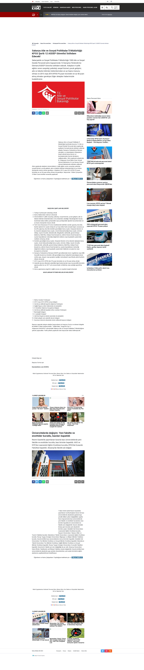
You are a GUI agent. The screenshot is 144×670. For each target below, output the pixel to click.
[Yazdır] (47, 113)
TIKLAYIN (62, 380)
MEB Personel (76, 7)
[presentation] (37, 14)
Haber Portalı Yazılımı (39, 655)
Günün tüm (107, 14)
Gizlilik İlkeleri (76, 651)
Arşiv (51, 1)
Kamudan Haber (65, 7)
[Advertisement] (72, 29)
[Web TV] (107, 1)
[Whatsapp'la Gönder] (43, 113)
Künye (64, 651)
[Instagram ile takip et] (106, 650)
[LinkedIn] (40, 113)
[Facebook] (33, 113)
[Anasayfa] (33, 1)
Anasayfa (58, 651)
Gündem (55, 7)
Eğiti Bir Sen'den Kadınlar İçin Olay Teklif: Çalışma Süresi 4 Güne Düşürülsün (70, 14)
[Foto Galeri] (111, 1)
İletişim (69, 651)
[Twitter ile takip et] (103, 650)
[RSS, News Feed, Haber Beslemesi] (110, 650)
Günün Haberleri (45, 1)
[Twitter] (36, 113)
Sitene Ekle (56, 1)
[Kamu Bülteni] (36, 7)
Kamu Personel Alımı (90, 7)
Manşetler (37, 1)
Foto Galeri (48, 7)
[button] (75, 113)
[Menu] (102, 7)
